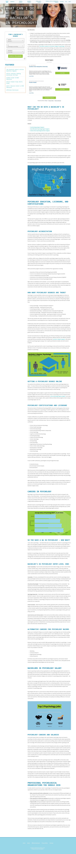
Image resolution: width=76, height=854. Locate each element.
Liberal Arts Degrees (38, 2)
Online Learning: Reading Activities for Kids (13, 74)
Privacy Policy (45, 843)
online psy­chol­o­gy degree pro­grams (58, 396)
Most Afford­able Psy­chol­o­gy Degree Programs (39, 129)
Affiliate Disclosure (12, 90)
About (70, 1)
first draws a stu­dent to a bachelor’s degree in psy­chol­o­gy (51, 46)
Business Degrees (29, 2)
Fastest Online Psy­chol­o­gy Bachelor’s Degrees (40, 130)
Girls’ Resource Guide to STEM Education (15, 86)
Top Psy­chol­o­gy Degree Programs (37, 127)
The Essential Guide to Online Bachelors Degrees (15, 70)
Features (61, 1)
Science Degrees (20, 2)
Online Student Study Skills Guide (14, 82)
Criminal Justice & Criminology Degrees (52, 2)
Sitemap (51, 843)
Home (24, 843)
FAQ (66, 1)
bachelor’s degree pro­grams (59, 339)
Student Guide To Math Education (12, 78)
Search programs (15, 56)
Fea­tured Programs (49, 60)
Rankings (12, 1)
